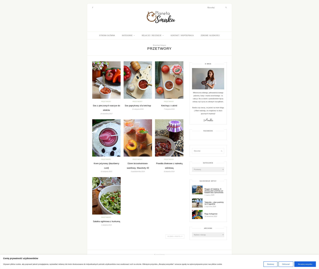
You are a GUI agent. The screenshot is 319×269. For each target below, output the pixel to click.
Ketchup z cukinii (169, 105)
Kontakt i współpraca (182, 35)
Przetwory (106, 101)
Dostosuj (270, 264)
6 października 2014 (138, 171)
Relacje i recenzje (151, 35)
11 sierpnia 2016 (138, 109)
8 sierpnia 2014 (169, 171)
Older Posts (175, 236)
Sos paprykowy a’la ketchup (138, 105)
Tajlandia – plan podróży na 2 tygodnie (214, 203)
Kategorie (127, 35)
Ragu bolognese (210, 214)
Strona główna (107, 35)
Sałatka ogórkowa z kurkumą (106, 221)
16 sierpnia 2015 (106, 171)
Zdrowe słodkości (210, 35)
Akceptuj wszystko (305, 264)
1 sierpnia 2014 (106, 225)
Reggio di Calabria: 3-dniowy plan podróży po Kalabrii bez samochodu (213, 190)
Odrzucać (286, 264)
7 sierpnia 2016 (169, 109)
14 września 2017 (106, 114)
